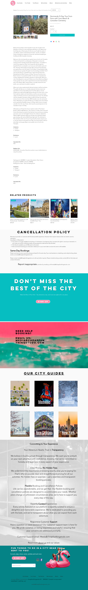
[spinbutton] (53, 31)
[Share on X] (59, 41)
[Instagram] (37, 559)
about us (42, 542)
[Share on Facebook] (51, 41)
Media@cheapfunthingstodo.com (30, 341)
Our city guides (44, 373)
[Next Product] (75, 208)
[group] (43, 212)
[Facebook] (41, 559)
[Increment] (55, 31)
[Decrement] (51, 31)
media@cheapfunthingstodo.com (24, 254)
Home (14, 10)
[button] (55, 10)
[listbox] (55, 10)
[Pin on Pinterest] (54, 41)
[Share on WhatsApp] (56, 41)
